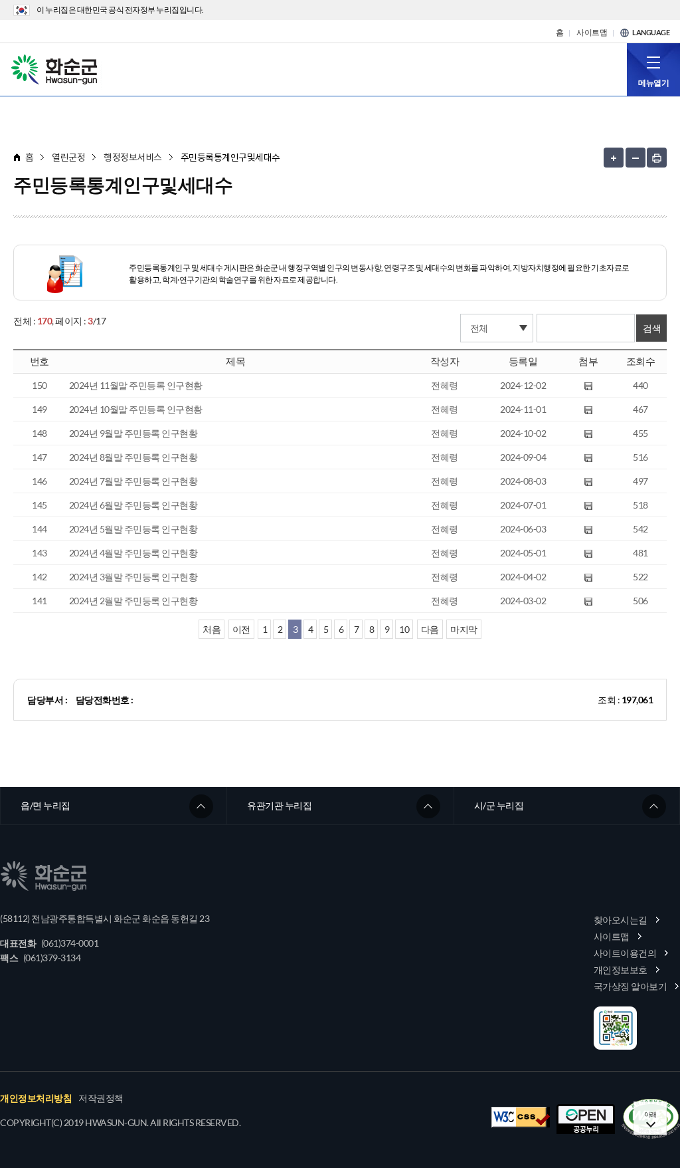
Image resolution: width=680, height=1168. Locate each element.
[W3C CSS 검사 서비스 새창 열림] (520, 1117)
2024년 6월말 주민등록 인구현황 (133, 505)
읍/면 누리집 (45, 805)
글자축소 (635, 158)
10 (404, 629)
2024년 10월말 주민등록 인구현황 (136, 409)
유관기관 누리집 (279, 805)
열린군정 (68, 157)
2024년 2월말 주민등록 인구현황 (133, 600)
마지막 (463, 629)
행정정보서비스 (133, 157)
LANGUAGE (650, 33)
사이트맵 (591, 32)
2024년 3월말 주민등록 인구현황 (133, 576)
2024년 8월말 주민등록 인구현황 (133, 457)
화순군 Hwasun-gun (56, 68)
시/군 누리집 (499, 805)
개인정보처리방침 (36, 1098)
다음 (430, 629)
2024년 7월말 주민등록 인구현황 (133, 481)
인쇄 (657, 158)
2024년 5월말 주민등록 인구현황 (133, 528)
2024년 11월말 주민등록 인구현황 (136, 385)
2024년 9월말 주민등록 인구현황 (133, 433)
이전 (241, 629)
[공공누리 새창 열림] (585, 1119)
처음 (211, 629)
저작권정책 (101, 1098)
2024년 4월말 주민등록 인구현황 (133, 552)
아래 (650, 1114)
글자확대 (614, 158)
